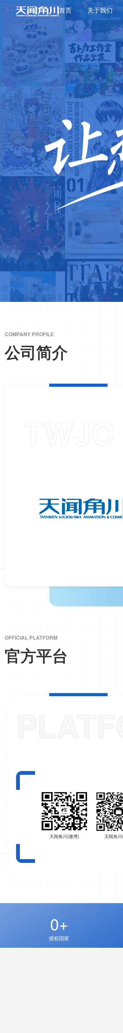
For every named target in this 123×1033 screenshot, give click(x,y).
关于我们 (100, 9)
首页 (65, 9)
